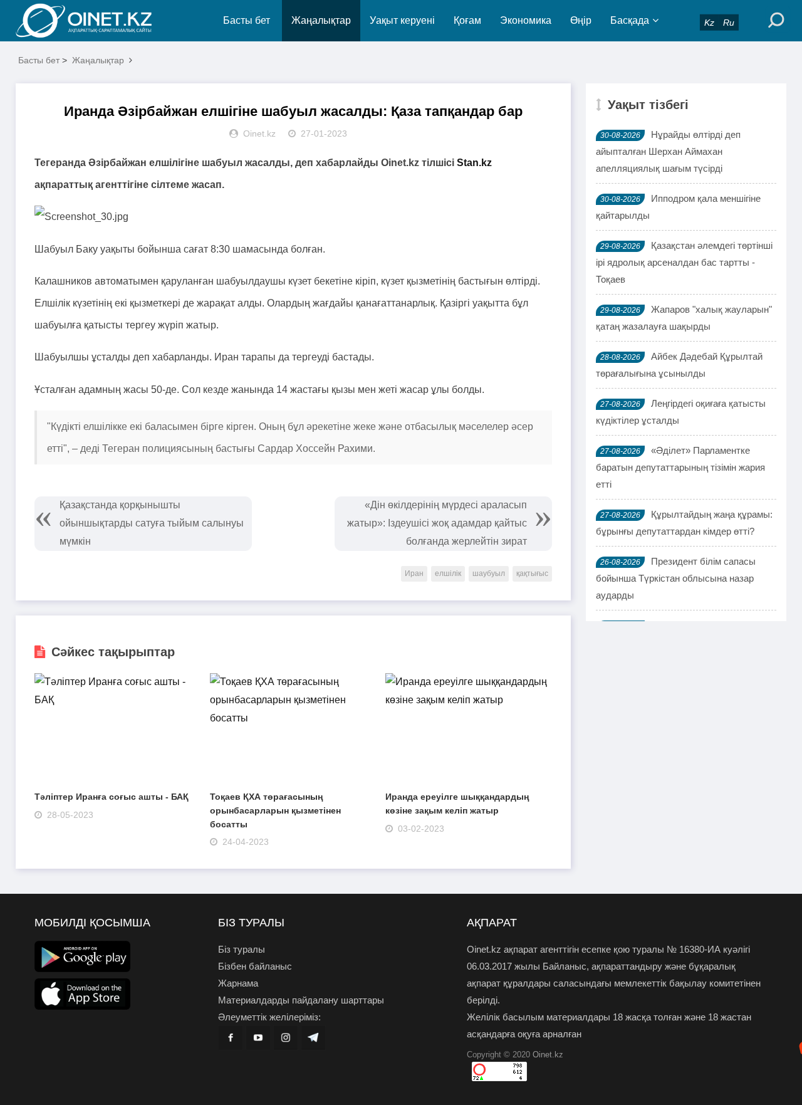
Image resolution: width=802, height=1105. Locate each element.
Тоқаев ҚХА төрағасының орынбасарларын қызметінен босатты (275, 810)
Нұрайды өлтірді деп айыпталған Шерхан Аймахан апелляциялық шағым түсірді (668, 151)
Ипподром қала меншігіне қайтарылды (678, 207)
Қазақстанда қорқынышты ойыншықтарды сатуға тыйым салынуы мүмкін (152, 523)
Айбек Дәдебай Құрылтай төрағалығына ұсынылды (679, 365)
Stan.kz (474, 162)
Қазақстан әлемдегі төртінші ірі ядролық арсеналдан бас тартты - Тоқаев (684, 262)
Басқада (629, 20)
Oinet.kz (548, 1054)
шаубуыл (488, 573)
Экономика (525, 20)
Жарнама (238, 983)
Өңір (580, 20)
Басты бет (246, 20)
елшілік (448, 573)
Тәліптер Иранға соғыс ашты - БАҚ (111, 797)
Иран (414, 573)
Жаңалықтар (321, 20)
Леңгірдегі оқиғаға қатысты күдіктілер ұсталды (681, 412)
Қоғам (467, 20)
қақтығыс (532, 573)
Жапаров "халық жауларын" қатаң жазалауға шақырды (684, 318)
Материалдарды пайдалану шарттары (301, 1000)
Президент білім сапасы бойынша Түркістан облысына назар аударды (676, 578)
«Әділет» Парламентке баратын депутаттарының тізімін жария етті (680, 467)
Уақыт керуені (402, 20)
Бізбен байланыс (255, 966)
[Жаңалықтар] (94, 20)
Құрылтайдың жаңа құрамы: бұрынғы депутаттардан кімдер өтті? (684, 523)
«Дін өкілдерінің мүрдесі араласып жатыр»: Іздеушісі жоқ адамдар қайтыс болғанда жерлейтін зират (437, 523)
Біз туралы (241, 949)
